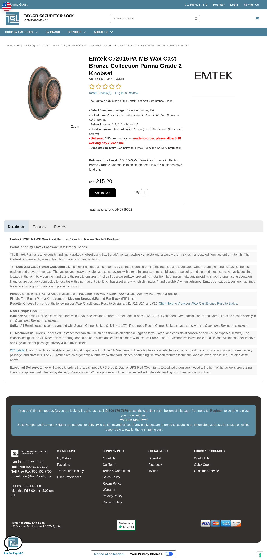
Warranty (109, 489)
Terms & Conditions (116, 471)
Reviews (60, 226)
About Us (109, 458)
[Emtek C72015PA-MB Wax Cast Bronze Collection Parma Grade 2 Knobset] (44, 57)
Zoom (75, 126)
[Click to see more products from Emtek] (214, 75)
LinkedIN (154, 458)
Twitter (153, 471)
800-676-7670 (37, 467)
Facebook (155, 464)
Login (234, 4)
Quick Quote (202, 464)
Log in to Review (126, 93)
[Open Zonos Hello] (6, 6)
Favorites (63, 464)
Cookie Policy (112, 502)
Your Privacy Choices (146, 554)
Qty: (137, 192)
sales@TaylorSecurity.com (36, 476)
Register (218, 4)
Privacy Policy (112, 496)
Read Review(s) (100, 93)
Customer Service (206, 471)
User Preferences (69, 477)
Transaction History (70, 471)
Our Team (109, 464)
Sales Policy (111, 477)
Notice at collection (109, 554)
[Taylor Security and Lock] (39, 18)
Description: (16, 226)
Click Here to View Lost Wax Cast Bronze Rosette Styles (198, 303)
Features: (39, 226)
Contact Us (251, 4)
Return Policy (112, 483)
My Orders (64, 458)
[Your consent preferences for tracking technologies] (260, 555)
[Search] (196, 18)
